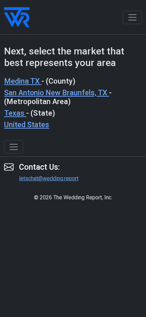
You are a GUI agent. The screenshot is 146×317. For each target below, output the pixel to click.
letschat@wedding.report (48, 178)
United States (26, 124)
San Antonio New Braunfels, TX (56, 92)
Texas (15, 113)
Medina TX (22, 81)
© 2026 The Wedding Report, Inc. (73, 197)
